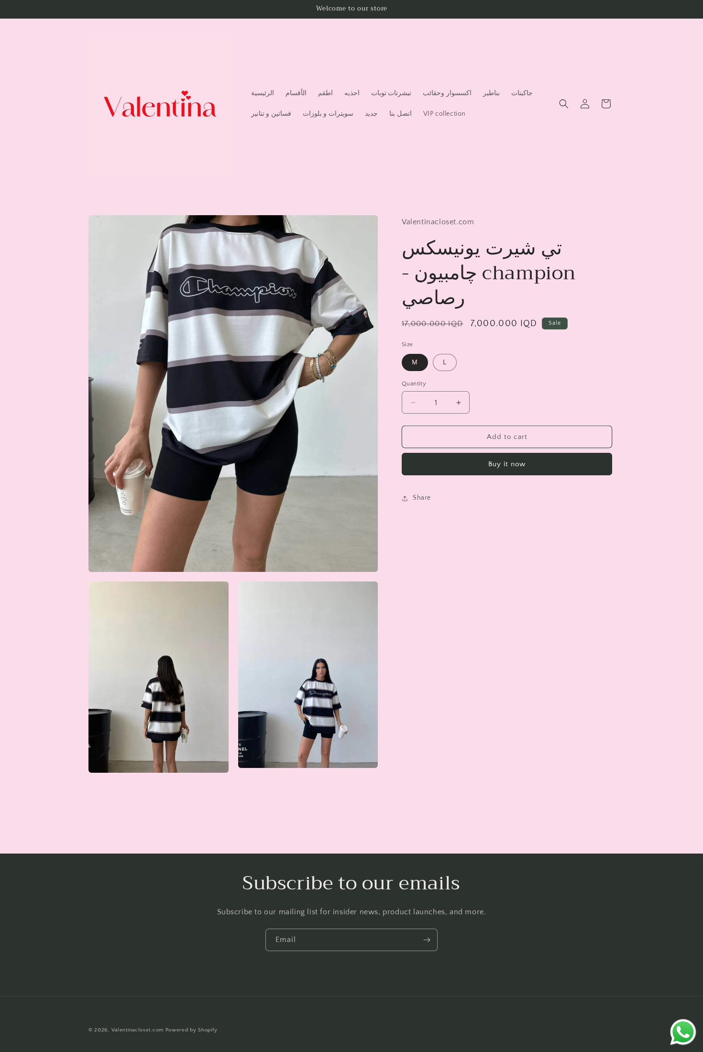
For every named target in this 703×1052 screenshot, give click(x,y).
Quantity (414, 383)
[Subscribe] (426, 940)
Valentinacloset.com (137, 1030)
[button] (563, 103)
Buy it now (507, 464)
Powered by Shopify (191, 1030)
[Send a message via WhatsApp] (683, 1032)
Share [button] (422, 498)
